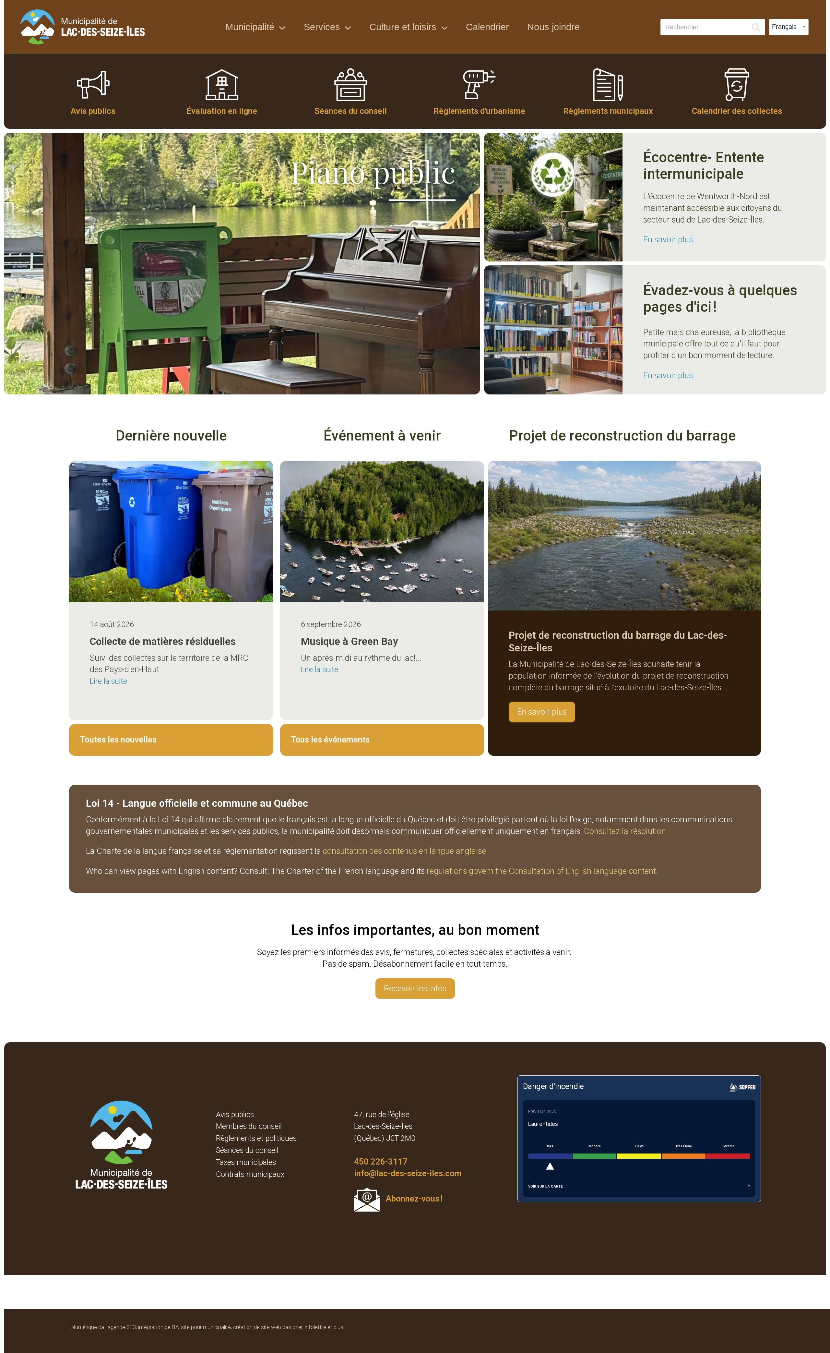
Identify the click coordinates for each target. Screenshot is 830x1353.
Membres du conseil (249, 1126)
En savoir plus (668, 239)
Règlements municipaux (608, 111)
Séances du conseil (350, 111)
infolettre (315, 1327)
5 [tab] (237, 388)
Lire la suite (108, 681)
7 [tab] (257, 388)
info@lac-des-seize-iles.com (408, 1173)
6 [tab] (247, 388)
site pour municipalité (206, 1327)
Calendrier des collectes (737, 111)
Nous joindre (553, 27)
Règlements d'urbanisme (479, 111)
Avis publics (93, 111)
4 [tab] (227, 388)
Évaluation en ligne (221, 111)
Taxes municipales (246, 1162)
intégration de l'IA (158, 1327)
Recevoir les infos (415, 988)
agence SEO (122, 1327)
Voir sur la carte (545, 1186)
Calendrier (487, 27)
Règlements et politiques (256, 1138)
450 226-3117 (381, 1161)
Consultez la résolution (625, 831)
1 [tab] (198, 388)
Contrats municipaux (250, 1174)
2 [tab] (208, 388)
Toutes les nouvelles (118, 739)
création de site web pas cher (267, 1327)
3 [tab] (218, 388)
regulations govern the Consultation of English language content (541, 871)
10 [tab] (286, 388)
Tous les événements (330, 739)
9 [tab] (276, 388)
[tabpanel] (242, 263)
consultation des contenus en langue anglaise (404, 851)
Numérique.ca (87, 1327)
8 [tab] (266, 388)
